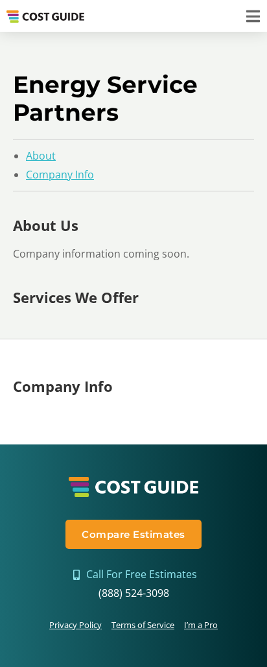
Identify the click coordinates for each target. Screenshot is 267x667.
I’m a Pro (201, 625)
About (41, 156)
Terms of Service (142, 625)
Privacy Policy (75, 625)
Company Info (60, 174)
